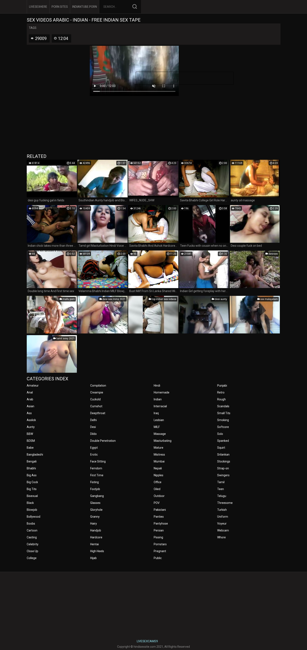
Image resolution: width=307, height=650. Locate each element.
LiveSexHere (38, 6)
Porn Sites (60, 6)
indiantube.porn (84, 6)
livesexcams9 (147, 641)
